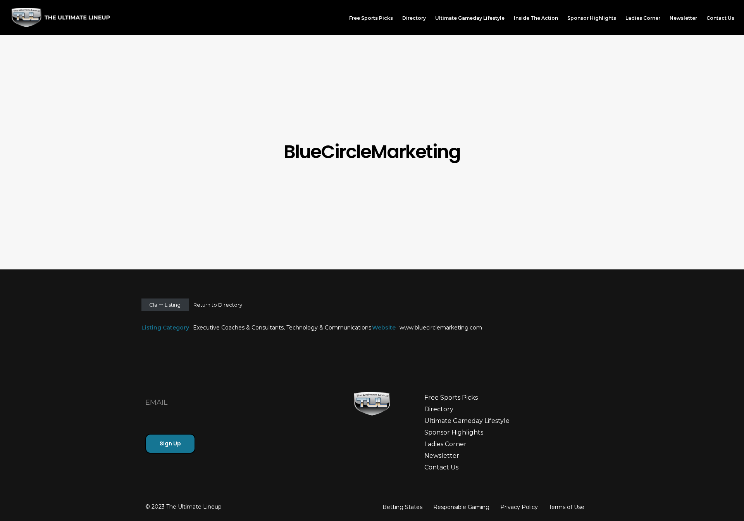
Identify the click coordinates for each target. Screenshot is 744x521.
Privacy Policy (519, 507)
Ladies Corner (445, 444)
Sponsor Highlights (453, 432)
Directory (438, 409)
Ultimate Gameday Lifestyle (467, 420)
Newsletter (441, 455)
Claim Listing (165, 305)
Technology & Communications (328, 327)
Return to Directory (217, 305)
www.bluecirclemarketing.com (441, 327)
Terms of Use (566, 507)
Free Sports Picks (451, 397)
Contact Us (441, 467)
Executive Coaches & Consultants (238, 327)
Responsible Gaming (461, 507)
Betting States (402, 507)
